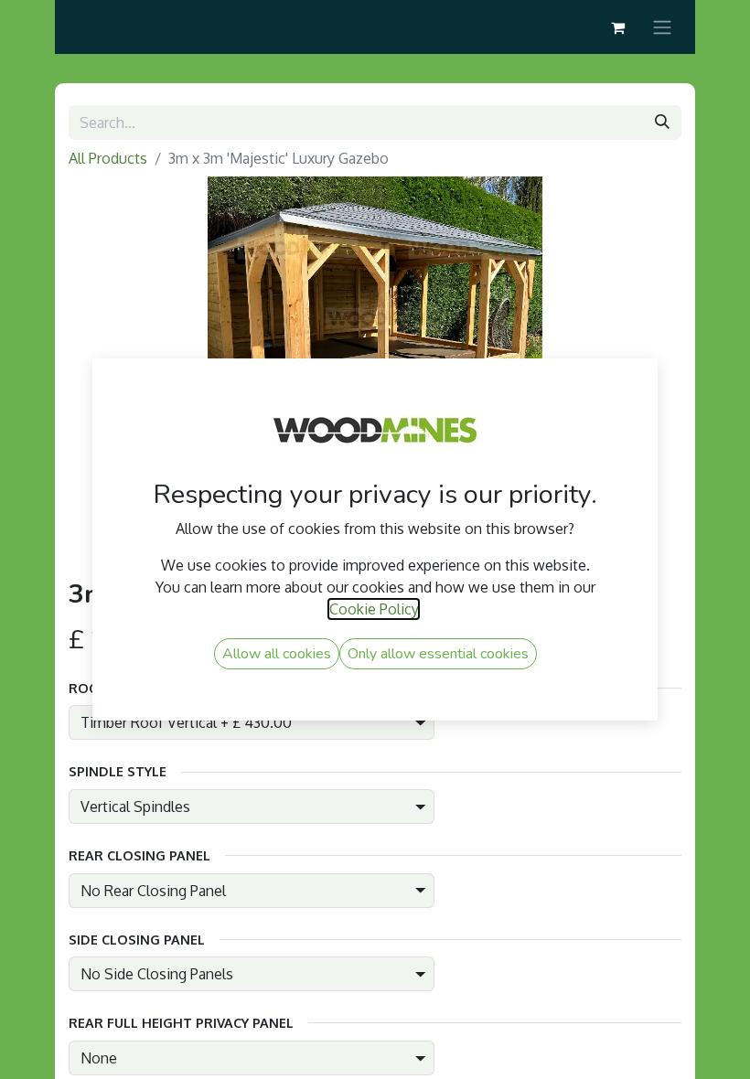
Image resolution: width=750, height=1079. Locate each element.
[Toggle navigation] (662, 27)
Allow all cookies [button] (276, 654)
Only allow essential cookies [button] (438, 654)
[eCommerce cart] (617, 27)
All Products (108, 158)
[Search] (662, 122)
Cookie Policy (373, 609)
